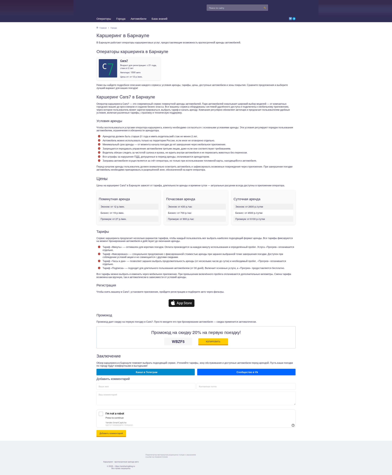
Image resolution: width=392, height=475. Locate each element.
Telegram (294, 18)
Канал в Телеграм (145, 372)
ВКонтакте (290, 18)
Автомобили (138, 18)
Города (120, 18)
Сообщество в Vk (246, 372)
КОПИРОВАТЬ (213, 341)
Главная (103, 27)
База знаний (159, 18)
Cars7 (124, 61)
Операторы (103, 18)
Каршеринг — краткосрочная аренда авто (124, 9)
